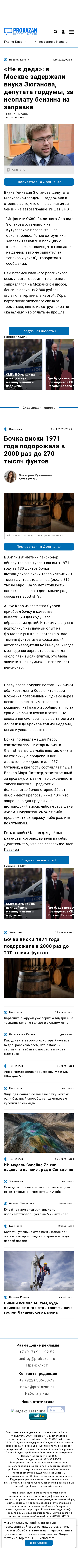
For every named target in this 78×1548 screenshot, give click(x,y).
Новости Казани (19, 59)
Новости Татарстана (21, 1203)
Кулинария (15, 1012)
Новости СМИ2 (15, 337)
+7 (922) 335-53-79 (37, 1380)
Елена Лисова (17, 114)
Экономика (16, 429)
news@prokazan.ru (37, 1386)
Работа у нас (37, 1393)
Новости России (19, 1297)
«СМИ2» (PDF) (60, 1516)
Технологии (16, 1065)
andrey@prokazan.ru (37, 1358)
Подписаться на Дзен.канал (39, 182)
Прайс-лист (37, 1365)
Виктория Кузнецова (35, 475)
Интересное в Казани (22, 1034)
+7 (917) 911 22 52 (37, 1352)
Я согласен (38, 1543)
